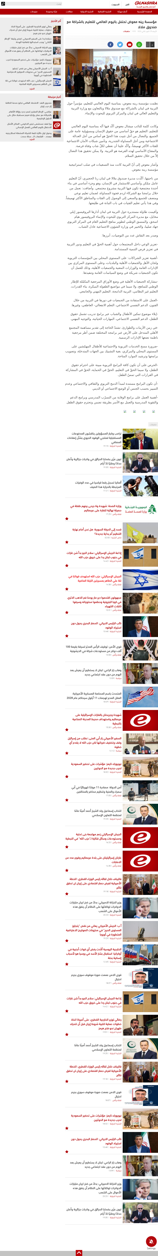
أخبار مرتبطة (54, 96)
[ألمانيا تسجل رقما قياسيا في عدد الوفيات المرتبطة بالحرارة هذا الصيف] (140, 486)
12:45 (105, 961)
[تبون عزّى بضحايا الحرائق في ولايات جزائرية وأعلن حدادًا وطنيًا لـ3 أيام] (140, 462)
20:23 (105, 914)
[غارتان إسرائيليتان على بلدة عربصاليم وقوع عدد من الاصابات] (140, 861)
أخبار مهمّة (122, 11)
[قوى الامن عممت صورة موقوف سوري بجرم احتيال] (140, 978)
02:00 (107, 537)
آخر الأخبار (56, 20)
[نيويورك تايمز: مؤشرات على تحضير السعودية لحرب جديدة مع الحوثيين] (140, 767)
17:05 (108, 795)
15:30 (108, 727)
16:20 (108, 842)
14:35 (108, 865)
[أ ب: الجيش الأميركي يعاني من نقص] (140, 931)
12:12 (111, 750)
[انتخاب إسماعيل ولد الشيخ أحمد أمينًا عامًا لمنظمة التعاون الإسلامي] (140, 814)
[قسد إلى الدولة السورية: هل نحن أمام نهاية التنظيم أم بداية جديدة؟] (140, 532)
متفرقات (126, 31)
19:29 (105, 938)
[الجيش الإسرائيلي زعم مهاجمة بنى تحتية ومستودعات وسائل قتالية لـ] (140, 837)
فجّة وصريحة (51, 11)
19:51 (105, 1031)
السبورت (115, 4)
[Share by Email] (130, 44)
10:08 (108, 654)
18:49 (105, 701)
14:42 (105, 560)
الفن (127, 4)
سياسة (118, 678)
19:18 (105, 891)
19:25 (105, 818)
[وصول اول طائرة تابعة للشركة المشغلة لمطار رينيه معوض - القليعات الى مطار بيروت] (57, 134)
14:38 (108, 584)
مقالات (69, 11)
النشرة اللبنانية (104, 11)
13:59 (111, 678)
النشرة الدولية (86, 11)
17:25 (108, 513)
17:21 (105, 490)
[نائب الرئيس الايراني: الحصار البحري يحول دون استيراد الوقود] (140, 626)
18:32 (105, 771)
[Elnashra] (146, 3)
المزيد (32, 88)
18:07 (108, 982)
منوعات (33, 11)
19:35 (105, 467)
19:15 (105, 445)
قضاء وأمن (116, 513)
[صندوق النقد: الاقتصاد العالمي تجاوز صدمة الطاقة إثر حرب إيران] (57, 104)
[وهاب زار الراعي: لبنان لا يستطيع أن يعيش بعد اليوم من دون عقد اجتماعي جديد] (140, 673)
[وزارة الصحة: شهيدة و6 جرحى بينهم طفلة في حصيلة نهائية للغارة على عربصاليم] (140, 509)
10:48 (105, 631)
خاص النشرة (116, 537)
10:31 (108, 609)
